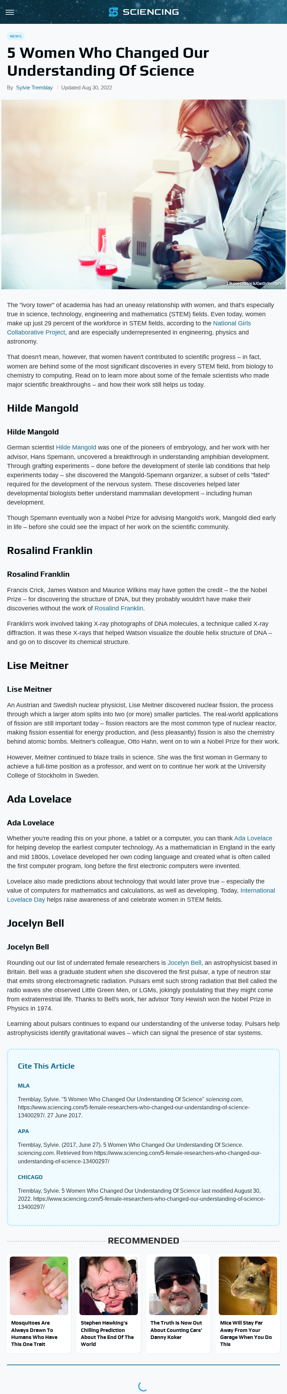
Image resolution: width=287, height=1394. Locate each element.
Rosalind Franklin (118, 608)
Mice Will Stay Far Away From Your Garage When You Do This (246, 1333)
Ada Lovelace (253, 838)
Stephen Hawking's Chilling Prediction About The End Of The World (107, 1333)
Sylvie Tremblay (34, 87)
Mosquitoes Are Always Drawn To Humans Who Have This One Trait (34, 1333)
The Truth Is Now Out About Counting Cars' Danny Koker (176, 1330)
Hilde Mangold (76, 447)
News (16, 36)
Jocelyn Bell (184, 962)
